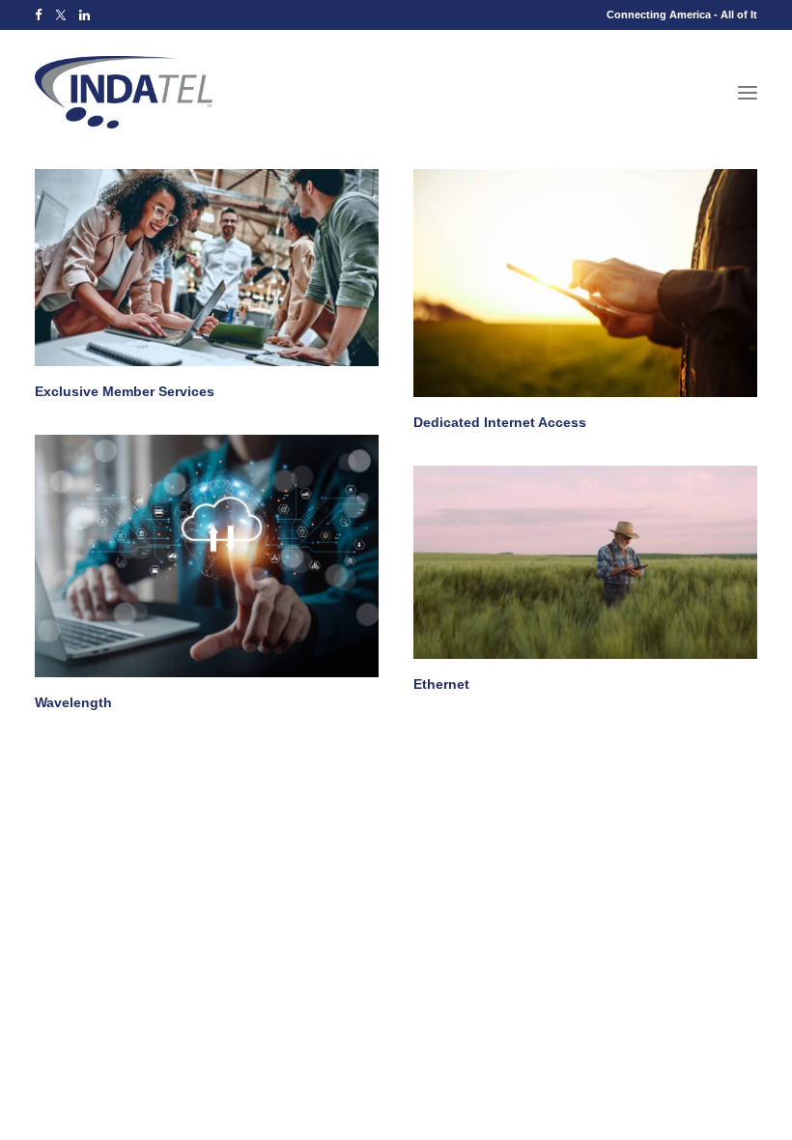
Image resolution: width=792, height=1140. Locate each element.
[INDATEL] (123, 92)
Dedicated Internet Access (499, 422)
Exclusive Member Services (124, 391)
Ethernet (441, 684)
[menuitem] (38, 15)
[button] (38, 15)
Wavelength (73, 702)
